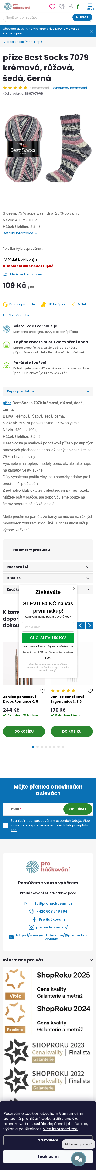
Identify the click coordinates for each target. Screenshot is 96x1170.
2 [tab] (37, 747)
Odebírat (78, 809)
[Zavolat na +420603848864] (62, 6)
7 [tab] (58, 747)
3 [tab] (42, 747)
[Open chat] (78, 1159)
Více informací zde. (60, 1129)
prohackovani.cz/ (52, 927)
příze (7, 403)
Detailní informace (18, 233)
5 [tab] (50, 747)
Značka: (17, 315)
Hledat (82, 17)
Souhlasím (48, 1156)
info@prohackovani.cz (51, 903)
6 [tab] (54, 747)
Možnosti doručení (27, 274)
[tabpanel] (24, 687)
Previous (81, 625)
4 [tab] (46, 747)
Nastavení (48, 1140)
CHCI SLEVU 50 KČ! (48, 638)
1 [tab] (33, 747)
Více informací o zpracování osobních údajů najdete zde (50, 825)
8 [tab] (63, 747)
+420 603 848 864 (52, 911)
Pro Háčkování (52, 919)
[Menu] (90, 6)
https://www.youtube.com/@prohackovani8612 (52, 937)
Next (89, 625)
